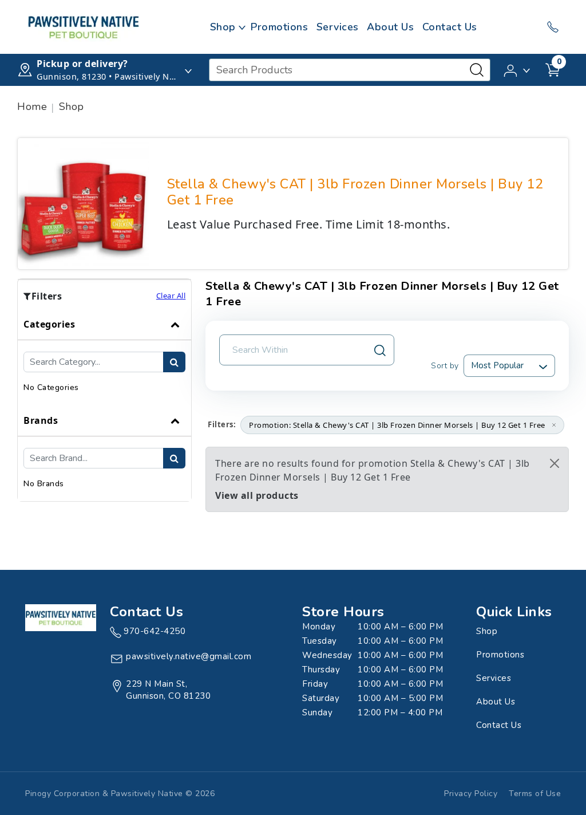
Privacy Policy (470, 793)
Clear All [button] (171, 295)
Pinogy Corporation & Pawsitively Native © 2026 (120, 793)
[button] (517, 69)
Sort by (445, 365)
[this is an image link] (60, 617)
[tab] (104, 357)
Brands (40, 420)
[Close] (554, 463)
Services (337, 27)
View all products (257, 495)
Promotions (279, 27)
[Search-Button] (476, 69)
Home (32, 106)
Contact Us (449, 27)
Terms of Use (535, 793)
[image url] (83, 26)
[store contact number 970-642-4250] (553, 27)
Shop (223, 27)
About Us (390, 27)
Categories (49, 324)
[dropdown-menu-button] (242, 27)
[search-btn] (174, 362)
